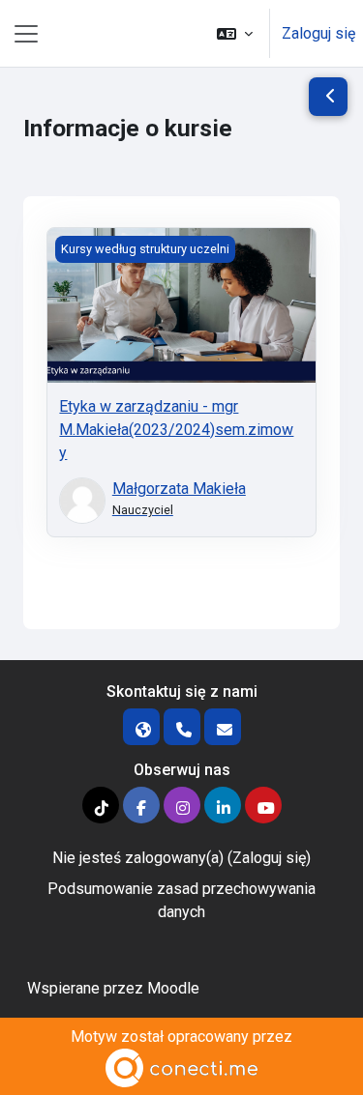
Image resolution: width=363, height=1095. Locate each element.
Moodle (173, 988)
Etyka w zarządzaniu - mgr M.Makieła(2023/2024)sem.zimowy (176, 429)
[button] (234, 33)
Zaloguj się (318, 33)
